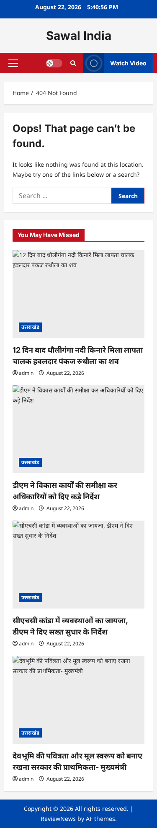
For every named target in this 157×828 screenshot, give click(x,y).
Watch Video (128, 63)
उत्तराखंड (30, 326)
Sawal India (78, 35)
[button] (13, 63)
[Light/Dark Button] (54, 63)
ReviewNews (58, 819)
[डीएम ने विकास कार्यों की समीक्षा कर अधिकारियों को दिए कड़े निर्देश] (78, 429)
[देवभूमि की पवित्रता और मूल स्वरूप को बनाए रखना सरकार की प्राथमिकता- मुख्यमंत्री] (78, 700)
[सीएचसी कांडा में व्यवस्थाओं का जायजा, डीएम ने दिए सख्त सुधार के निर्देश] (78, 565)
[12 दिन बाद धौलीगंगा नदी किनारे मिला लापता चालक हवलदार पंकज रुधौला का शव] (78, 294)
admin (26, 373)
